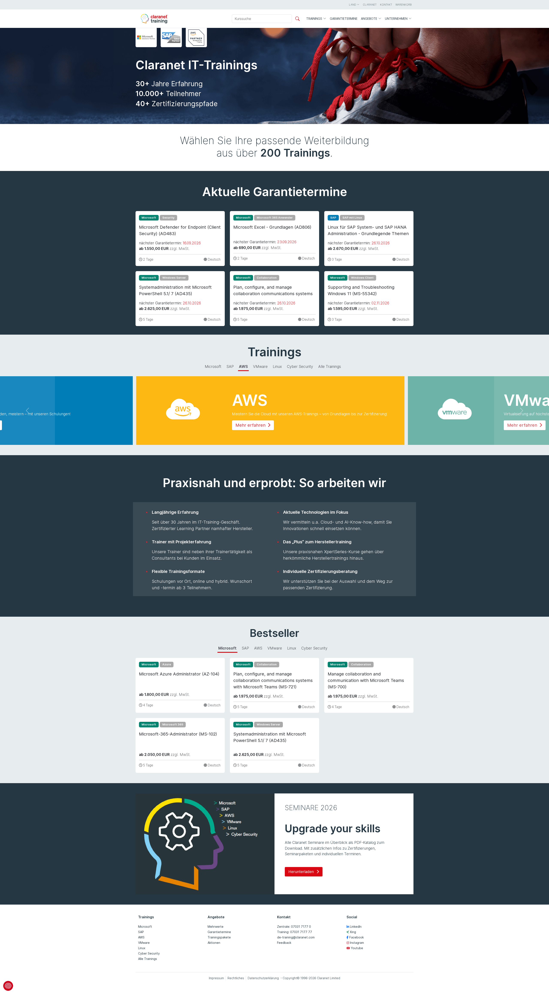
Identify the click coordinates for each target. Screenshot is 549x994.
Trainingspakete (219, 937)
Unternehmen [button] (396, 18)
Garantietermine (219, 932)
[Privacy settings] (8, 986)
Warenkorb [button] (403, 4)
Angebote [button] (369, 18)
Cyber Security (149, 953)
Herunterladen (301, 871)
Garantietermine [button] (343, 18)
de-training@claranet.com (296, 937)
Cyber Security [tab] (300, 366)
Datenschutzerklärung (263, 978)
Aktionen (214, 942)
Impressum (216, 978)
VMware (144, 942)
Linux (141, 948)
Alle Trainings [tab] (329, 366)
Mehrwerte (215, 926)
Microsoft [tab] (213, 366)
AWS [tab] (243, 366)
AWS (141, 937)
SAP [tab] (230, 366)
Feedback (284, 942)
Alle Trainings (147, 959)
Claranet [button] (370, 4)
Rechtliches (236, 978)
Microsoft (145, 926)
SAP (141, 932)
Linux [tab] (277, 366)
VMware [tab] (260, 366)
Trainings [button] (314, 18)
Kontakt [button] (386, 4)
